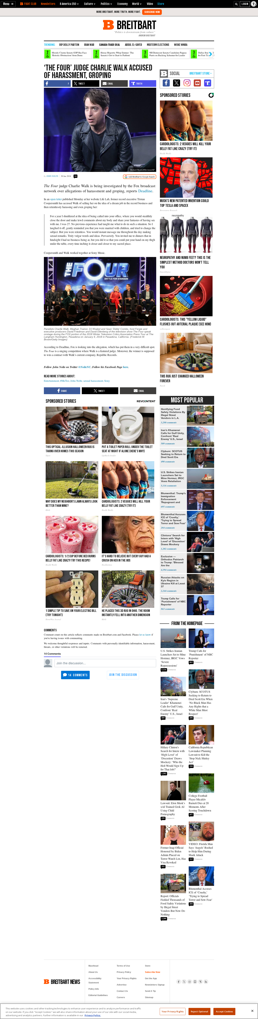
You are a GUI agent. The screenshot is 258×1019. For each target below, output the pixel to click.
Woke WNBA (180, 44)
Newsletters (48, 4)
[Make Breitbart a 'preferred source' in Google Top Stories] (139, 177)
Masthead (93, 966)
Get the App (151, 978)
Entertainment (51, 380)
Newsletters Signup (154, 985)
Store (147, 966)
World (135, 4)
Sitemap (149, 997)
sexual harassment (93, 380)
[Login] (245, 4)
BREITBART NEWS (65, 981)
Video (150, 4)
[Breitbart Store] (160, 4)
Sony (107, 380)
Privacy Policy (124, 972)
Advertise (122, 985)
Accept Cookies (224, 1011)
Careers (121, 997)
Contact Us (122, 991)
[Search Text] (236, 4)
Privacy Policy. (93, 1015)
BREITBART (136, 25)
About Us (93, 972)
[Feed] (205, 981)
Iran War (89, 44)
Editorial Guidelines (98, 995)
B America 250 (68, 4)
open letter (56, 199)
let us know (145, 634)
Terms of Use (123, 966)
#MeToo (64, 380)
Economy (122, 4)
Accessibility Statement (94, 980)
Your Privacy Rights (173, 1011)
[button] (8, 4)
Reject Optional (199, 1011)
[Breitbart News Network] (164, 74)
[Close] (252, 1011)
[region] (129, 1011)
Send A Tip (150, 991)
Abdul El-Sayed (133, 44)
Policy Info (93, 989)
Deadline (145, 190)
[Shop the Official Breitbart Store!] (201, 74)
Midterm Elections (158, 44)
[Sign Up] (152, 12)
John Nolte (52, 176)
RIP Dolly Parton (69, 44)
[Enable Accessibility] (254, 4)
